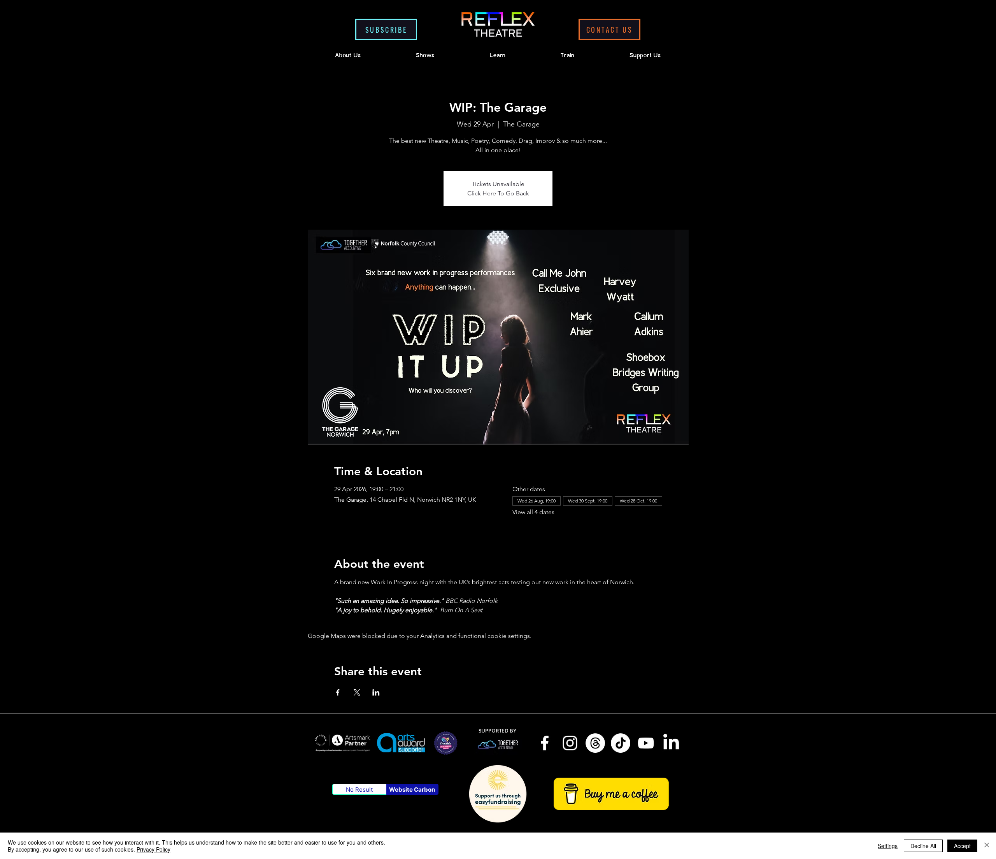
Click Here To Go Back (498, 193)
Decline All (923, 846)
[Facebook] (544, 743)
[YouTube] (646, 743)
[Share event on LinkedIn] (376, 692)
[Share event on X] (357, 692)
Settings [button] (888, 846)
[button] (386, 29)
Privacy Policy (153, 849)
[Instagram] (570, 743)
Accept (962, 846)
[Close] (986, 846)
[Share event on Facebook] (338, 692)
